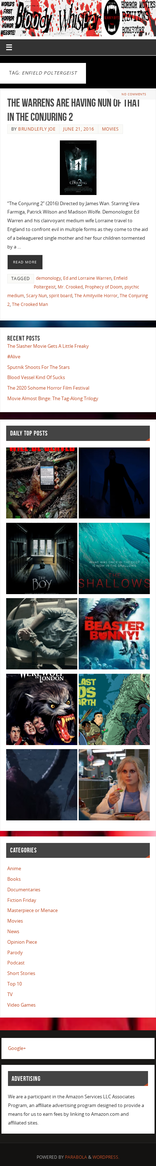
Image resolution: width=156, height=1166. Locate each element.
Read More (25, 261)
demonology (48, 278)
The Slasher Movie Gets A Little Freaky (48, 346)
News (13, 931)
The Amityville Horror (96, 296)
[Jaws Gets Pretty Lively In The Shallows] (114, 560)
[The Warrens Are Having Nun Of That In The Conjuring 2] (78, 167)
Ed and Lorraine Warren (87, 278)
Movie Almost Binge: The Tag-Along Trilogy (52, 398)
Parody (15, 953)
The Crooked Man (30, 304)
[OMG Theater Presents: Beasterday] (114, 635)
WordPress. (106, 1157)
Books (14, 879)
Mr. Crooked (70, 287)
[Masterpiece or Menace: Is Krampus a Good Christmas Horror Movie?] (41, 786)
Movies (110, 129)
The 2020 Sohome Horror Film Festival (48, 388)
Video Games (21, 1005)
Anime (14, 868)
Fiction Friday (21, 900)
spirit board (60, 296)
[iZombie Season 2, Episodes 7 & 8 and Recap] (114, 786)
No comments (134, 94)
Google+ (17, 1048)
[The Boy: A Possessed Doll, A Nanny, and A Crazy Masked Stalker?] (41, 560)
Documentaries (23, 890)
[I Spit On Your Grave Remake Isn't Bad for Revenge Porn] (41, 635)
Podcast (16, 963)
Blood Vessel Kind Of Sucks (36, 377)
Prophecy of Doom (103, 287)
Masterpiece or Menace (32, 910)
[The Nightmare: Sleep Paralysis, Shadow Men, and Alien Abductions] (114, 484)
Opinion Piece (22, 942)
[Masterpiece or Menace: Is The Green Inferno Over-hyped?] (41, 484)
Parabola (76, 1157)
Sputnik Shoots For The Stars (38, 367)
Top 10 (14, 984)
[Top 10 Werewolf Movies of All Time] (41, 711)
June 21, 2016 (78, 129)
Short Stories (21, 973)
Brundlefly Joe (37, 129)
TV (10, 994)
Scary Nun (36, 296)
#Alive (13, 357)
